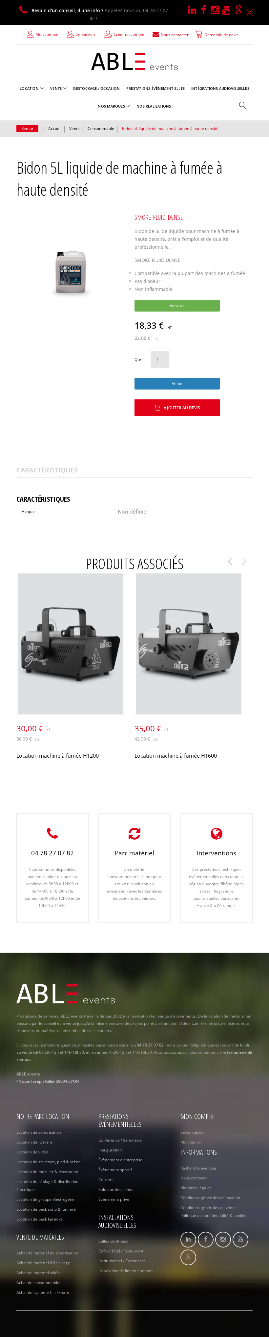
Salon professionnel (116, 1189)
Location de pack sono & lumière (46, 1209)
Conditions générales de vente (208, 1207)
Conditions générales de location (210, 1197)
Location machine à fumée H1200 (57, 755)
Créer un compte (129, 34)
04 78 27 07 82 (52, 853)
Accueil (54, 128)
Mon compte (46, 34)
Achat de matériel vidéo (38, 1272)
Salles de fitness (113, 1241)
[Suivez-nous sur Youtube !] (228, 10)
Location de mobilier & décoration (47, 1171)
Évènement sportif (115, 1170)
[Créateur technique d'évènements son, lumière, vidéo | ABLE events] (134, 61)
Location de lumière (34, 1142)
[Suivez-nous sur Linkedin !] (194, 10)
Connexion (85, 34)
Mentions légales (196, 1188)
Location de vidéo (32, 1152)
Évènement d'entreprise (120, 1160)
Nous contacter (194, 1178)
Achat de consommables (38, 1282)
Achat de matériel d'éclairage (43, 1263)
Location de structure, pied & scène (48, 1162)
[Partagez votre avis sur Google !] (240, 10)
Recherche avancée (198, 1168)
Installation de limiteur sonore (125, 1271)
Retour (27, 128)
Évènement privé (113, 1199)
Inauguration (110, 1150)
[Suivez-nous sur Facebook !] (206, 10)
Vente (74, 128)
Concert (105, 1179)
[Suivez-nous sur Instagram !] (216, 10)
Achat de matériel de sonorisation (47, 1253)
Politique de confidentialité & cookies (213, 1216)
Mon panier (190, 1142)
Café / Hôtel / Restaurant (120, 1251)
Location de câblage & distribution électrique (47, 1185)
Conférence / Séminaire (120, 1140)
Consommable (101, 128)
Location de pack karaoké (39, 1219)
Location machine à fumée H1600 (175, 755)
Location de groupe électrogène (45, 1199)
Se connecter (192, 1132)
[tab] (55, 470)
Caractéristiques (47, 470)
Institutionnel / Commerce (122, 1261)
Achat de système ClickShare (42, 1292)
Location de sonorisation (38, 1132)
